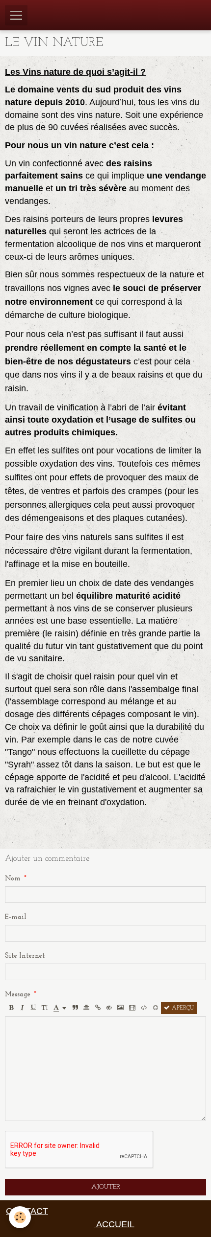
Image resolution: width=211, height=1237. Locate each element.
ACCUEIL (114, 1224)
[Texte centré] (86, 1008)
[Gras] (11, 1008)
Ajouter (105, 1187)
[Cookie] (20, 1217)
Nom (13, 878)
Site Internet (25, 956)
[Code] (144, 1008)
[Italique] (22, 1008)
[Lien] (98, 1008)
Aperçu (182, 1008)
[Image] (120, 1008)
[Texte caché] (109, 1008)
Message (17, 994)
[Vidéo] (132, 1008)
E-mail (15, 917)
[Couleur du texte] (60, 1008)
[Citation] (75, 1008)
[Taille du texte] (45, 1008)
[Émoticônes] (155, 1008)
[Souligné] (33, 1008)
